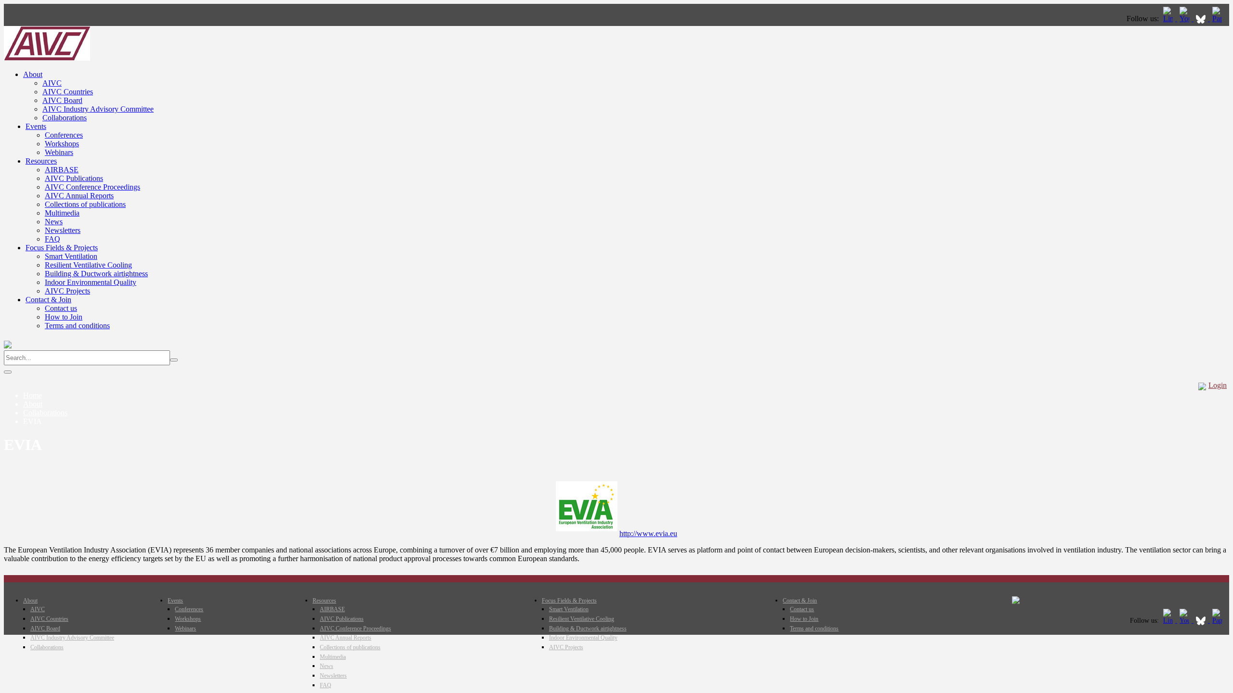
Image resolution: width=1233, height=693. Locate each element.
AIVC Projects (67, 291)
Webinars (59, 152)
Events (36, 126)
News (54, 222)
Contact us (61, 308)
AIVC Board (62, 100)
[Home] (47, 58)
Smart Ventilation (71, 256)
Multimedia (62, 213)
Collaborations (64, 118)
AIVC (52, 83)
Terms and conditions (77, 325)
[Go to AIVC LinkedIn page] (1169, 18)
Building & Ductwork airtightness (96, 274)
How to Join (63, 317)
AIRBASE (62, 170)
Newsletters (62, 230)
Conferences (64, 135)
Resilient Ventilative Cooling (88, 265)
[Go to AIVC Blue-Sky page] (1202, 18)
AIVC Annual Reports (79, 196)
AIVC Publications (74, 178)
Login (1217, 385)
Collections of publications (85, 204)
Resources (41, 161)
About (32, 74)
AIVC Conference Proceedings (92, 187)
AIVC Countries (67, 92)
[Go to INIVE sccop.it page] (1219, 18)
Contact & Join (48, 299)
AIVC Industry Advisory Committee (98, 109)
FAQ (52, 239)
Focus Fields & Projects (62, 248)
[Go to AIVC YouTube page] (1185, 18)
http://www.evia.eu (648, 533)
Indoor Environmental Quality (90, 282)
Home (32, 395)
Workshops (62, 144)
